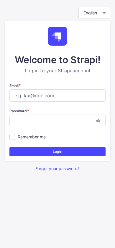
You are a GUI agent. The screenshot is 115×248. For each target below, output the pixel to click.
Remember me (32, 136)
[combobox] (94, 13)
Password (19, 111)
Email (15, 85)
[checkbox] (12, 137)
